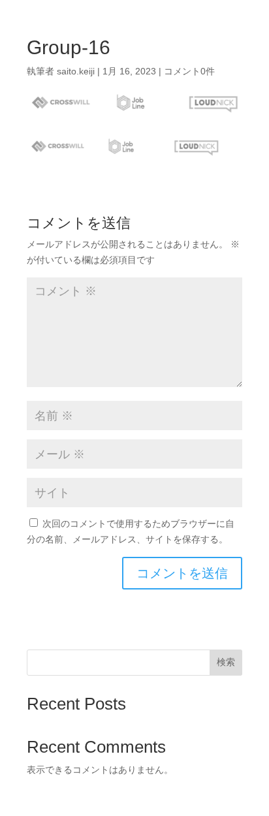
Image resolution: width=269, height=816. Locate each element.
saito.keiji (76, 71)
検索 (226, 662)
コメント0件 (189, 71)
